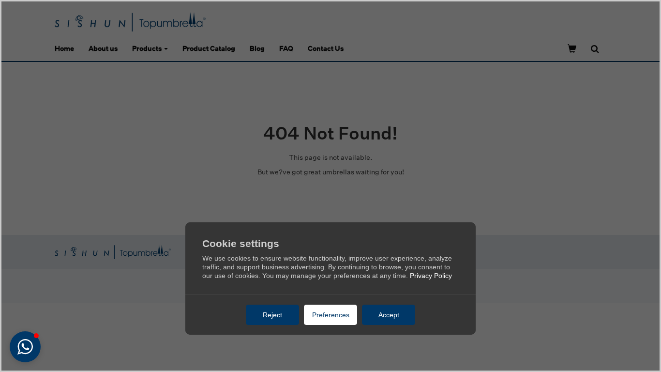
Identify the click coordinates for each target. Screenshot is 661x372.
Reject (272, 315)
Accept (388, 315)
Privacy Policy (431, 275)
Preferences (330, 315)
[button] (25, 346)
